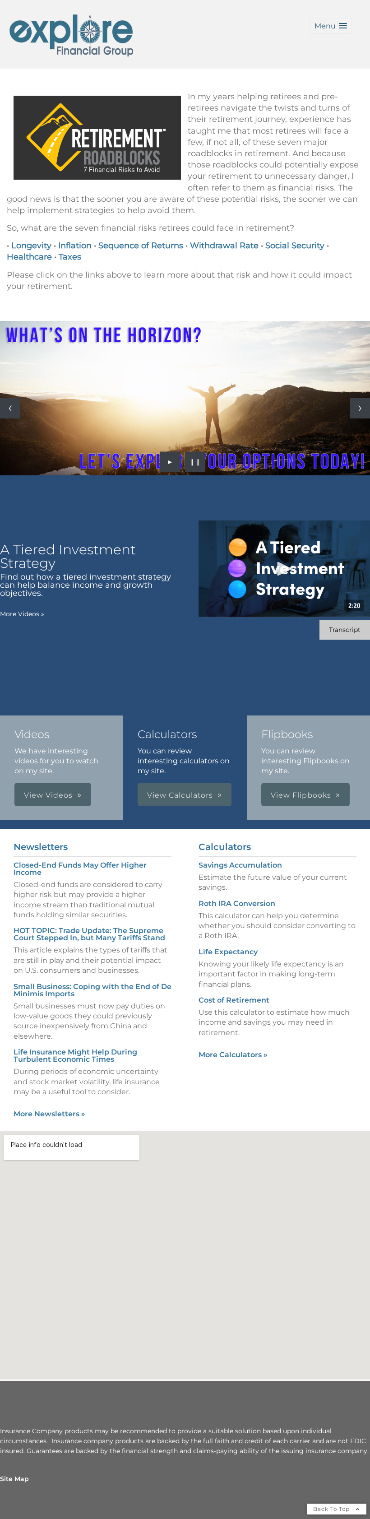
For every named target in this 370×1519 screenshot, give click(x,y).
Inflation (75, 246)
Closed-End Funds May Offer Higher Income (80, 869)
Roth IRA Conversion (237, 903)
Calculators (225, 846)
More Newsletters (49, 1114)
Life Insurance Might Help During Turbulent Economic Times (75, 1056)
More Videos (22, 614)
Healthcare (29, 257)
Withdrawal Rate (224, 246)
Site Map (14, 1479)
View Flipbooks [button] (301, 795)
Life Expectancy (228, 952)
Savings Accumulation (240, 865)
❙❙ (195, 462)
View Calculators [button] (180, 795)
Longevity (31, 246)
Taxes (70, 257)
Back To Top (332, 1508)
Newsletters (41, 846)
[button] (331, 26)
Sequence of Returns (141, 246)
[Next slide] (360, 408)
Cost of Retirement (234, 1000)
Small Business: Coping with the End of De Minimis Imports (92, 990)
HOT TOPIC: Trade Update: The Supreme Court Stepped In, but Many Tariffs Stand (89, 934)
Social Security (294, 246)
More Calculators (233, 1054)
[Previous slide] (10, 408)
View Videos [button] (48, 795)
